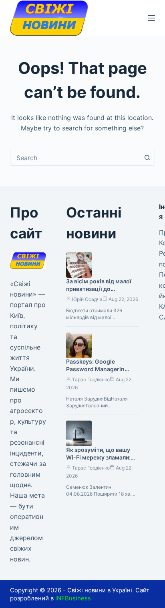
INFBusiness (73, 598)
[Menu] (151, 18)
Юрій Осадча (87, 299)
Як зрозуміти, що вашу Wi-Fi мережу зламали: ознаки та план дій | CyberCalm (98, 461)
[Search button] (147, 157)
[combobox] (75, 158)
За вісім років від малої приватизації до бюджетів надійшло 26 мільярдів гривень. (98, 292)
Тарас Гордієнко (91, 379)
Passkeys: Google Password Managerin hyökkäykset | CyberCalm (101, 369)
